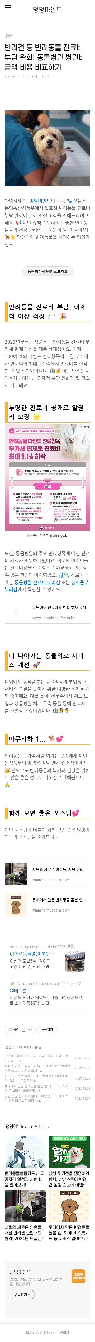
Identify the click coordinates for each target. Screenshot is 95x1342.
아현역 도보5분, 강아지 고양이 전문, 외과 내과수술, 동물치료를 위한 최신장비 (31, 964)
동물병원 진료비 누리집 (37, 582)
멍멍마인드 (47, 10)
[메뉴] (8, 8)
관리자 (64, 1332)
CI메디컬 (18, 991)
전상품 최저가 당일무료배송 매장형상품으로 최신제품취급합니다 (46, 1001)
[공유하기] (24, 1030)
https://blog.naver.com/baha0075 (37, 947)
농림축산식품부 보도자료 (48, 271)
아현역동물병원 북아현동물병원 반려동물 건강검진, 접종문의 (32, 954)
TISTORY (48, 1332)
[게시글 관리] (30, 1030)
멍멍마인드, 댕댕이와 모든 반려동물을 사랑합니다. (36, 1281)
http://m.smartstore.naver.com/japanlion (42, 983)
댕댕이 (9, 1047)
